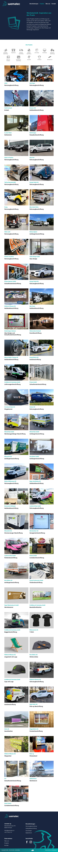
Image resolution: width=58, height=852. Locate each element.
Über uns (48, 3)
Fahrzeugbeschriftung (31, 826)
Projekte (42, 3)
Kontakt (54, 3)
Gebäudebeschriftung (31, 828)
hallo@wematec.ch (9, 830)
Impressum (54, 850)
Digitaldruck (29, 832)
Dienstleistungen (33, 3)
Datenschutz (48, 850)
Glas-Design (29, 830)
